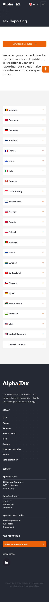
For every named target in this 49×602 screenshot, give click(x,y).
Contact (6, 444)
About (6, 423)
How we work (9, 433)
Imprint (6, 454)
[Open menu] (43, 4)
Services (7, 428)
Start (5, 417)
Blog (5, 438)
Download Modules (12, 449)
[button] (45, 69)
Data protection (10, 459)
